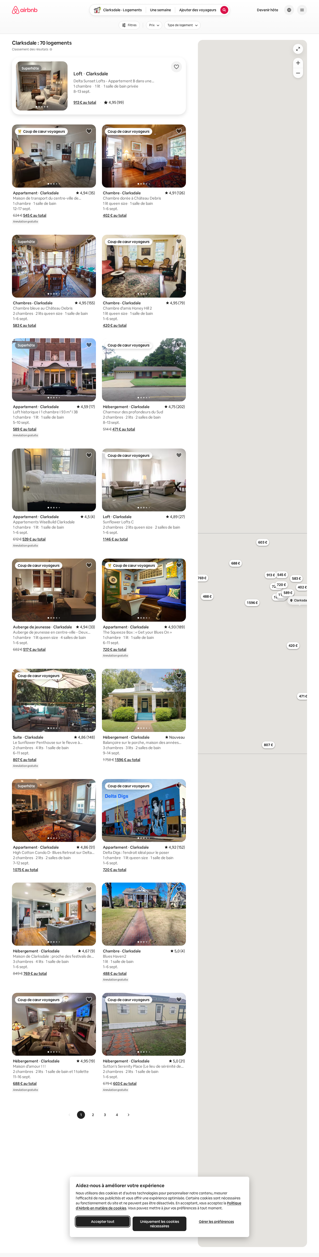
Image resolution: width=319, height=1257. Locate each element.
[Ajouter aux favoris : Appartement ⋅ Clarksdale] (89, 131)
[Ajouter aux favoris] (176, 66)
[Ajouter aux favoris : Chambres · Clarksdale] (89, 241)
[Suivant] (128, 1115)
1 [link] (81, 1115)
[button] (85, 102)
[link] (69, 1115)
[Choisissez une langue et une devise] (289, 10)
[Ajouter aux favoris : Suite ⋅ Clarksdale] (89, 675)
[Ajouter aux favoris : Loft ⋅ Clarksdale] (179, 455)
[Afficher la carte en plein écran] (298, 49)
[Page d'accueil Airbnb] (24, 10)
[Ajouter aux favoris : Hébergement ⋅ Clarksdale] (179, 345)
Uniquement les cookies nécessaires (159, 1223)
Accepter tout (102, 1221)
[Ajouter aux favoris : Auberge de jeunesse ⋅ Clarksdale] (89, 565)
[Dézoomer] (298, 63)
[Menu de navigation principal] (302, 10)
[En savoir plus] (50, 49)
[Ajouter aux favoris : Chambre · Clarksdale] (179, 131)
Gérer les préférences (216, 1221)
